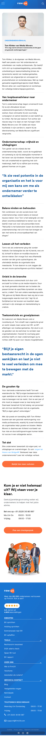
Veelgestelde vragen (12, 689)
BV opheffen (9, 635)
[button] (23, 618)
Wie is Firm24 (10, 666)
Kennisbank (9, 693)
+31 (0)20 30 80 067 (15, 715)
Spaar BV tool (10, 653)
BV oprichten (9, 622)
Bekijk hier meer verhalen (23, 464)
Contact (7, 697)
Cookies (9, 729)
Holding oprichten (11, 626)
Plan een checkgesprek (23, 530)
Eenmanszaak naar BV (13, 631)
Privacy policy (18, 729)
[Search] (43, 3)
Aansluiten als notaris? (13, 675)
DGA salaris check (11, 649)
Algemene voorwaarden (31, 729)
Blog (6, 684)
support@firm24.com (16, 721)
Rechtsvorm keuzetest (13, 644)
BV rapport (8, 657)
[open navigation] (3, 3)
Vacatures (8, 671)
